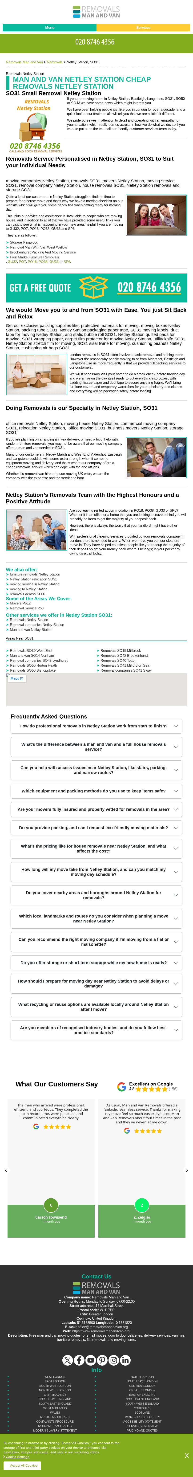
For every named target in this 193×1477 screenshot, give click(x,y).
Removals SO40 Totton (118, 660)
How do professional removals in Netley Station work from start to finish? (94, 726)
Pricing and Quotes (142, 1430)
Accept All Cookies (23, 1465)
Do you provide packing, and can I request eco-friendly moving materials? (93, 827)
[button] (6, 1170)
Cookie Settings (17, 1457)
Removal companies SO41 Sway (126, 670)
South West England (142, 1403)
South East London (142, 1381)
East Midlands (55, 1394)
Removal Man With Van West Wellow (38, 247)
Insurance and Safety (54, 1426)
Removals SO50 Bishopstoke (33, 670)
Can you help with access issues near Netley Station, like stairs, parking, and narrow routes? (93, 770)
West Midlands (55, 1408)
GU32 (12, 262)
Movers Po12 (20, 603)
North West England (142, 1399)
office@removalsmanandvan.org (103, 1327)
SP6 (67, 262)
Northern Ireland (55, 1417)
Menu (49, 27)
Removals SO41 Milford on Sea (125, 665)
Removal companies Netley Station (37, 625)
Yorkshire (142, 1408)
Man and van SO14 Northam (32, 655)
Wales (55, 1412)
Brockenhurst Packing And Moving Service (43, 252)
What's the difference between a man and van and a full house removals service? (93, 747)
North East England (55, 1399)
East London (55, 1381)
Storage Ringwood (24, 242)
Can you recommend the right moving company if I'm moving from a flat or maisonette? (94, 942)
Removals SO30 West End (31, 651)
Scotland (142, 1412)
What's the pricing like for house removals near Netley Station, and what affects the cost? (93, 848)
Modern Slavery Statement (55, 1430)
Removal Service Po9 (27, 608)
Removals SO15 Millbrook (121, 651)
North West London (55, 1390)
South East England (55, 1403)
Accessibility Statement (142, 1421)
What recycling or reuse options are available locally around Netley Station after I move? (93, 1007)
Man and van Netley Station (31, 630)
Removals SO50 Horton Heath (33, 665)
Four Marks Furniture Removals (34, 257)
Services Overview (142, 1426)
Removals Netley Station (29, 620)
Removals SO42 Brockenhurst (124, 655)
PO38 (43, 262)
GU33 (54, 262)
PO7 (22, 262)
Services (143, 27)
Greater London (142, 1390)
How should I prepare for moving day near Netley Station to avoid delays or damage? (93, 983)
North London (142, 1377)
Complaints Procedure (55, 1421)
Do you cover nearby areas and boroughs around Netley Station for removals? (93, 895)
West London (54, 1377)
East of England (142, 1394)
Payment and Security (142, 1417)
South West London (55, 1385)
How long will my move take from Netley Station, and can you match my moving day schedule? (93, 872)
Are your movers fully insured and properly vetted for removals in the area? (94, 809)
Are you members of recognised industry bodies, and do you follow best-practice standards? (93, 1030)
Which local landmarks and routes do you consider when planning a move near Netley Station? (93, 918)
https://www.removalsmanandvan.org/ (101, 1331)
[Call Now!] (96, 41)
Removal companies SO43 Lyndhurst (39, 660)
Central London (142, 1385)
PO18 (32, 262)
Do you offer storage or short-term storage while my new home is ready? (93, 962)
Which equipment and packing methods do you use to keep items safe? (94, 791)
